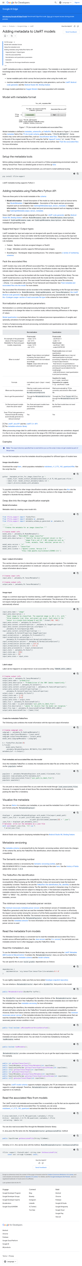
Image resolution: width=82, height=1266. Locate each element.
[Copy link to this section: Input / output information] (25, 559)
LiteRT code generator (56, 215)
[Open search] (55, 2)
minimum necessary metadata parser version (22, 908)
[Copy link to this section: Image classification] (20, 462)
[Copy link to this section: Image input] (14, 592)
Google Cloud (60, 1210)
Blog (30, 1193)
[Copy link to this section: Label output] (14, 664)
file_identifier (64, 885)
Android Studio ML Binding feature (37, 85)
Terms (5, 1256)
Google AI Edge (10, 9)
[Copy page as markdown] (12, 36)
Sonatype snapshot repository (57, 980)
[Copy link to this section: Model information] (19, 505)
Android (58, 1193)
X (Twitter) (32, 1206)
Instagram (32, 1200)
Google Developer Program (12, 1193)
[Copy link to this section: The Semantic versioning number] (37, 859)
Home (4, 26)
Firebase (58, 1200)
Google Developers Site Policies (60, 1177)
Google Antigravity (62, 1206)
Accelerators (7, 1203)
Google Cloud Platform (10, 1240)
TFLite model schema (31, 134)
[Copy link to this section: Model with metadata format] (38, 97)
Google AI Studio (61, 1203)
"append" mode (54, 139)
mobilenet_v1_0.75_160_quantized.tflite (59, 467)
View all (58, 1217)
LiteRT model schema (19, 1085)
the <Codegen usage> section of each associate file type (24, 297)
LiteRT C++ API (32, 424)
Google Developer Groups (11, 1196)
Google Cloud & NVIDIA (10, 1206)
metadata (10, 134)
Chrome (58, 1196)
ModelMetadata (16, 203)
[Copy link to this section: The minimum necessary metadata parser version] (53, 903)
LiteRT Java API (14, 424)
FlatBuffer (47, 132)
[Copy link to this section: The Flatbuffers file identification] (36, 875)
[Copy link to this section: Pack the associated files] (29, 261)
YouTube (32, 1210)
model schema (43, 958)
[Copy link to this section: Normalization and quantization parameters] (47, 303)
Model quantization (10, 317)
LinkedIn (32, 1203)
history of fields (73, 866)
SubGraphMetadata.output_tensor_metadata (26, 211)
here (54, 165)
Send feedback (71, 32)
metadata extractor (21, 921)
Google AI (6, 1244)
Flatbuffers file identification (47, 885)
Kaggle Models (31, 89)
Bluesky (31, 1196)
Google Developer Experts (11, 1200)
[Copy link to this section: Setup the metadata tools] (34, 157)
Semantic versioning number (44, 864)
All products (7, 1247)
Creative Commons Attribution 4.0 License (60, 1174)
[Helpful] (74, 26)
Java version (40, 939)
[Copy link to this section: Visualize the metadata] (31, 800)
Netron (14, 805)
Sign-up (49, 16)
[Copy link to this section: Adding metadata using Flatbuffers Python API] (58, 191)
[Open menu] (3, 2)
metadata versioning (29, 1003)
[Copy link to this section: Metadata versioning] (29, 843)
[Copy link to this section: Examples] (14, 442)
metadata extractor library (17, 426)
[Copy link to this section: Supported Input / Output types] (36, 229)
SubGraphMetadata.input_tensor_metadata (50, 206)
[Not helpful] (77, 26)
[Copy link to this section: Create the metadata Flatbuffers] (30, 718)
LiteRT (32, 26)
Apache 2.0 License (32, 1177)
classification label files (48, 137)
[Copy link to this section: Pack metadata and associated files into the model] (44, 759)
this (68, 489)
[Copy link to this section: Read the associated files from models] (50, 1098)
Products (12, 26)
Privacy (11, 1256)
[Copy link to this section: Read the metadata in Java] (31, 948)
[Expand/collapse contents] (14, 42)
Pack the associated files (68, 142)
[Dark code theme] (74, 173)
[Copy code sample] (77, 173)
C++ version (55, 939)
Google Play (59, 1213)
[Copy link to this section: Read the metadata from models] (43, 931)
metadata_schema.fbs (33, 132)
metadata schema (12, 848)
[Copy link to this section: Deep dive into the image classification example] (51, 501)
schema (43, 196)
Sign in (77, 2)
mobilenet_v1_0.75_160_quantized (16, 1108)
